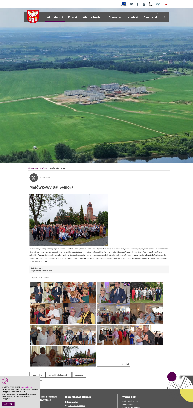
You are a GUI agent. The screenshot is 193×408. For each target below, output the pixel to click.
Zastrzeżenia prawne (130, 401)
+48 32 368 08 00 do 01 (76, 406)
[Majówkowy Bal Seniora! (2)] (113, 292)
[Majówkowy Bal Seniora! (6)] (113, 335)
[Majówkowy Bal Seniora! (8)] (46, 335)
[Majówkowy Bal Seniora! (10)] (79, 335)
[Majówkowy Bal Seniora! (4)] (46, 356)
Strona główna (33, 168)
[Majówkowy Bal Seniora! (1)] (79, 356)
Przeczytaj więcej (26, 387)
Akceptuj (8, 404)
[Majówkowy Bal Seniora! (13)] (146, 313)
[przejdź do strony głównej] (33, 16)
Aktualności (43, 168)
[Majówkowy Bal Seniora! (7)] (79, 292)
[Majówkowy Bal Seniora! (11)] (113, 313)
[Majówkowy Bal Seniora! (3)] (46, 292)
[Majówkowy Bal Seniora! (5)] (146, 335)
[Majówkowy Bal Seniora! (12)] (146, 292)
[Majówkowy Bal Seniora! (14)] (79, 313)
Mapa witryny (127, 404)
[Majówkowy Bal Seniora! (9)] (46, 313)
